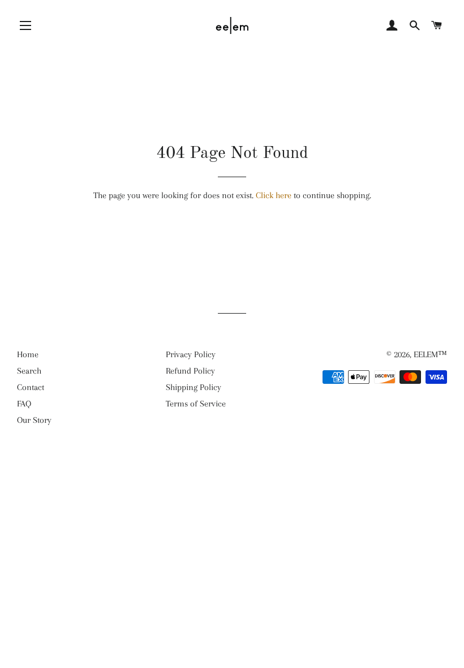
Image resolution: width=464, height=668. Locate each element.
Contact (30, 387)
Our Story (34, 420)
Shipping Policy (193, 387)
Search (29, 371)
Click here (273, 195)
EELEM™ (430, 354)
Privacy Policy (191, 354)
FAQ (24, 404)
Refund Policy (190, 371)
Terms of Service (196, 404)
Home (27, 354)
